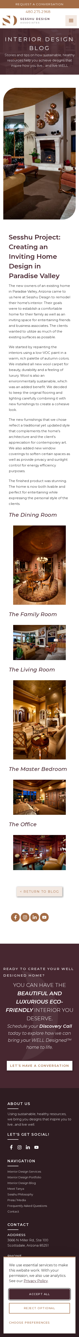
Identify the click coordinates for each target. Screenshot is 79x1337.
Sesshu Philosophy (20, 1194)
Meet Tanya (15, 1188)
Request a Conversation (40, 4)
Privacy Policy (36, 1281)
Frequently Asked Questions (27, 1205)
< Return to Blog (39, 892)
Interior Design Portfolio (24, 1177)
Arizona (33, 1245)
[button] (71, 20)
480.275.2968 (38, 12)
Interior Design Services (24, 1171)
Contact (13, 1211)
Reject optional (39, 1308)
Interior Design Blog (21, 1183)
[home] (26, 20)
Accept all (39, 1294)
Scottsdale (16, 1245)
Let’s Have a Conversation (39, 1066)
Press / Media (16, 1200)
